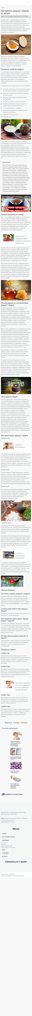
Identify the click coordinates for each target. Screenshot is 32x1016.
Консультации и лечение (8, 836)
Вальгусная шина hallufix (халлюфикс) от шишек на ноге (15, 758)
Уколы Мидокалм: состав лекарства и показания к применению (15, 786)
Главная (4, 833)
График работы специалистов (8, 847)
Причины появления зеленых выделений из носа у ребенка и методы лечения (15, 743)
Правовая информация (6, 845)
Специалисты (4, 842)
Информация (5, 840)
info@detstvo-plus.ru (9, 822)
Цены (3, 849)
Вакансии (3, 844)
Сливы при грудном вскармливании (14, 772)
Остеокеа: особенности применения (20, 555)
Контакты (4, 856)
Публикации (5, 853)
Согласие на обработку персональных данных (12, 875)
